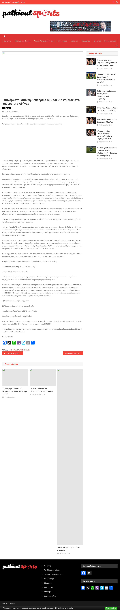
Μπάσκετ (74, 41)
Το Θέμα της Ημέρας (22, 41)
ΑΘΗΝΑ (12, 350)
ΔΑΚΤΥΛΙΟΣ (19, 350)
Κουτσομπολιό (110, 41)
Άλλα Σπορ (86, 41)
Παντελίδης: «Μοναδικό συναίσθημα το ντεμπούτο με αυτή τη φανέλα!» (106, 78)
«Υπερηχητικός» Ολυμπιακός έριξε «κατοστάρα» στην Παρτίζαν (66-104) (104, 135)
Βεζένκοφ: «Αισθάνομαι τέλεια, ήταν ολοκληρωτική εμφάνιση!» (106, 95)
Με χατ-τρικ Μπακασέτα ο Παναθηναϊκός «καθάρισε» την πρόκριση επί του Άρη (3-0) (107, 152)
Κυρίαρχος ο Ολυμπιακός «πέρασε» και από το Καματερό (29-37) (14, 391)
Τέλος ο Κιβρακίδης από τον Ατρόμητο (68, 549)
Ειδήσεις (7, 41)
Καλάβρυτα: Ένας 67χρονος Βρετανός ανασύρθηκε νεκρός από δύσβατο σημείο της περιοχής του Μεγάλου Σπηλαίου (74, 353)
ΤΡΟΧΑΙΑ (27, 350)
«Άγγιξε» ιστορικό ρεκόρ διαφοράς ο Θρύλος (106, 120)
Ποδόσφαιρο (62, 41)
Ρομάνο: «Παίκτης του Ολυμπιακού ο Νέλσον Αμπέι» (41, 390)
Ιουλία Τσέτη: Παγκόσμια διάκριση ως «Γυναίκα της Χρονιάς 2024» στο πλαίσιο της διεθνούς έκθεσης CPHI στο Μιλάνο (14, 353)
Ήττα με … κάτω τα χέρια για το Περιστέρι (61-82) (107, 109)
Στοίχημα (97, 41)
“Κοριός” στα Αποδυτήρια (43, 41)
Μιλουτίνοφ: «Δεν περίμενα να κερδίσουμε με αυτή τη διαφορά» (107, 62)
